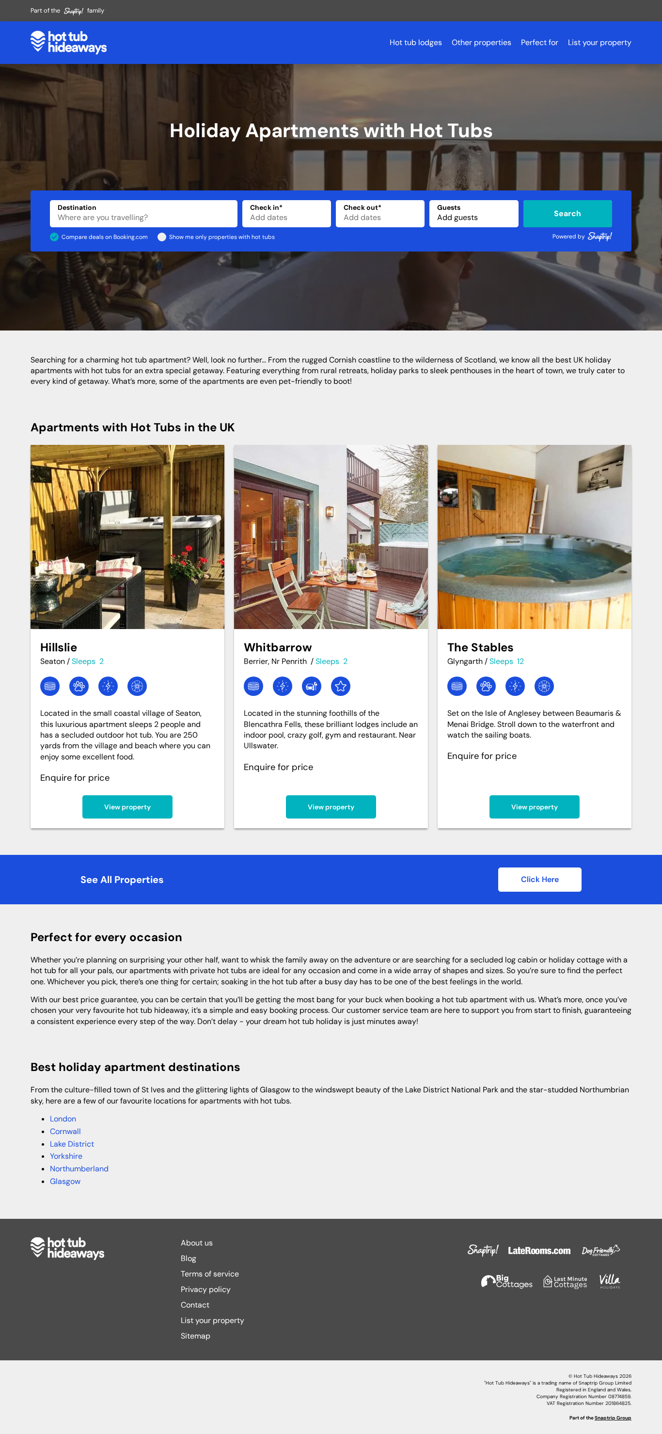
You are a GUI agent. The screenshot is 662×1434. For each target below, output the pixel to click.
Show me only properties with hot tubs (222, 237)
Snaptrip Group (613, 1418)
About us (197, 1243)
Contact (195, 1305)
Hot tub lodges (416, 42)
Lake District (72, 1144)
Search (567, 213)
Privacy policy (206, 1289)
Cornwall (65, 1131)
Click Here (540, 879)
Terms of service (210, 1274)
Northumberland (79, 1169)
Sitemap (195, 1336)
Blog (188, 1258)
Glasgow (65, 1181)
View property (127, 807)
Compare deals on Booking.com (105, 237)
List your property (599, 42)
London (63, 1119)
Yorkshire (66, 1156)
